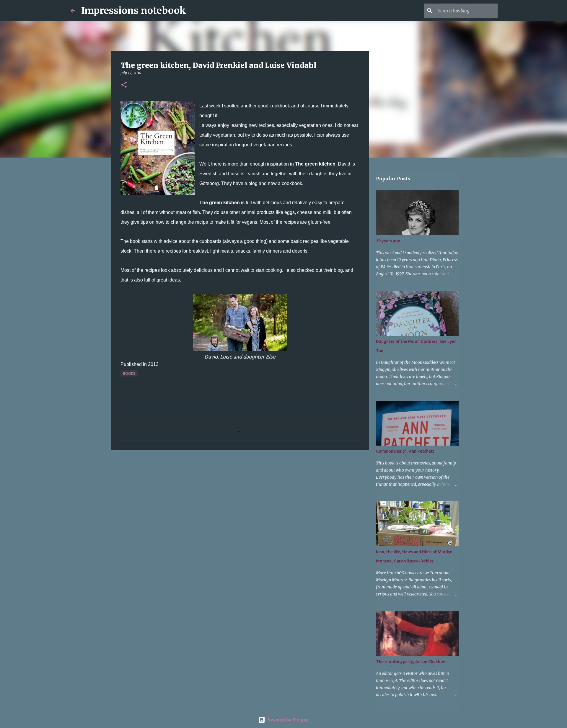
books (129, 373)
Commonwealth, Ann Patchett (405, 451)
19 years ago (388, 240)
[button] (124, 85)
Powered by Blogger (287, 719)
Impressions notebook (133, 11)
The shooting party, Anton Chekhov (410, 661)
